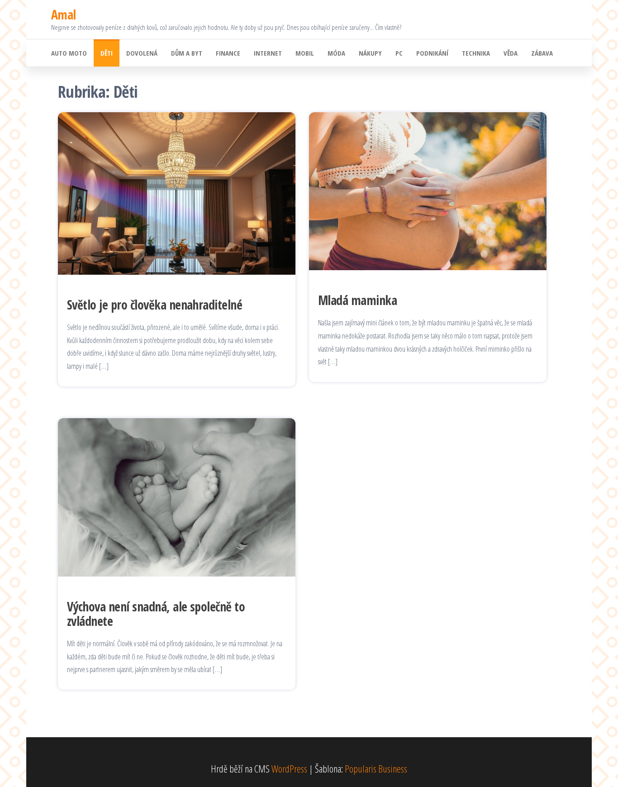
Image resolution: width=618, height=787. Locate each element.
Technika (476, 52)
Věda (511, 52)
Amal (63, 14)
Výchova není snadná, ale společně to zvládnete (156, 614)
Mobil (304, 52)
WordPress (289, 768)
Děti (106, 52)
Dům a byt (186, 52)
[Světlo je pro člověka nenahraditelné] (176, 192)
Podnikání (432, 52)
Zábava (542, 52)
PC (399, 52)
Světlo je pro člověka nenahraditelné (154, 304)
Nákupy (370, 52)
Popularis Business (376, 768)
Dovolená (141, 52)
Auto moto (69, 52)
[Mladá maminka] (428, 189)
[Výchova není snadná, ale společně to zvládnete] (176, 496)
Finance (228, 52)
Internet (268, 52)
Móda (336, 52)
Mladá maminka (357, 300)
